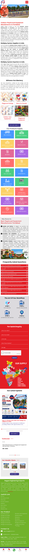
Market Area (4, 508)
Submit (14, 357)
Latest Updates (5, 501)
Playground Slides (6, 517)
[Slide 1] (11, 16)
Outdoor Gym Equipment (7, 117)
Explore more (14, 125)
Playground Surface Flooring (20, 525)
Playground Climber (6, 520)
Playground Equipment (21, 119)
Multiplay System (5, 513)
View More (14, 433)
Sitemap (3, 499)
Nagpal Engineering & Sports (14, 480)
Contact (3, 507)
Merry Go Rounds (21, 103)
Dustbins (18, 519)
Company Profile (5, 498)
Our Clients (4, 505)
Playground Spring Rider (7, 524)
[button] (13, 471)
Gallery (3, 503)
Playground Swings (7, 103)
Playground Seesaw (6, 522)
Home (3, 496)
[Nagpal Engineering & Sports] (3, 2)
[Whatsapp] (14, 550)
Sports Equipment (20, 520)
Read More (10, 491)
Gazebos (18, 517)
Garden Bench (19, 515)
